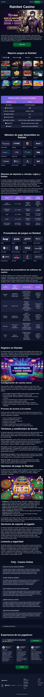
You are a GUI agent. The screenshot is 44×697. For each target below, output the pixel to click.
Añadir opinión (36, 640)
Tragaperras (37, 57)
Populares (5, 57)
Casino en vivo (15, 57)
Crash (26, 57)
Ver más (22, 666)
